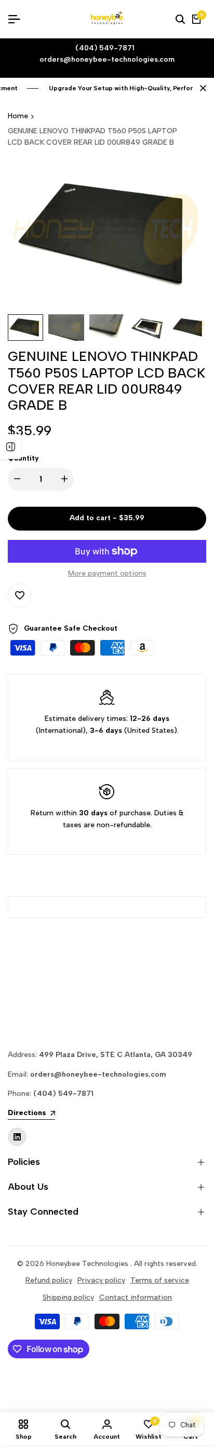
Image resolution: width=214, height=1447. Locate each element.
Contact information (135, 1297)
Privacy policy (101, 1280)
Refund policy (48, 1280)
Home (18, 116)
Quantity (23, 458)
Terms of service (159, 1280)
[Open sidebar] (10, 446)
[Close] (201, 88)
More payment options (107, 573)
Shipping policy (68, 1297)
